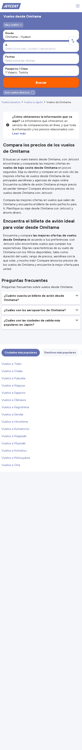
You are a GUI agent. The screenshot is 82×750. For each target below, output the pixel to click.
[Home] (11, 6)
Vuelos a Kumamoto (15, 429)
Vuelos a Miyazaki (13, 443)
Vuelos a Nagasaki (14, 436)
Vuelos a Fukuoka (13, 378)
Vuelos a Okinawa (14, 400)
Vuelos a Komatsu (14, 450)
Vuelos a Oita (11, 465)
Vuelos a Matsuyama (16, 458)
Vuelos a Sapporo (14, 392)
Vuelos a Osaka (12, 371)
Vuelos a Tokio (12, 364)
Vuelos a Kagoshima (15, 407)
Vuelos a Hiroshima (15, 421)
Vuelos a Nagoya (13, 385)
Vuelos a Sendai (12, 414)
